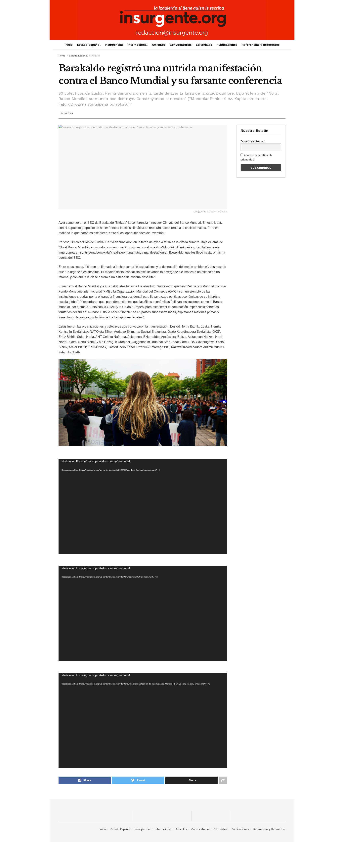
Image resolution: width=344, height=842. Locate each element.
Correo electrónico (253, 141)
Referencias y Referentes (261, 45)
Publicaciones (226, 45)
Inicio (69, 45)
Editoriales (204, 45)
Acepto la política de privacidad (256, 157)
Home (62, 55)
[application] (143, 506)
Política (95, 55)
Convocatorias (181, 45)
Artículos (158, 45)
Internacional (138, 45)
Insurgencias (114, 45)
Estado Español (89, 45)
